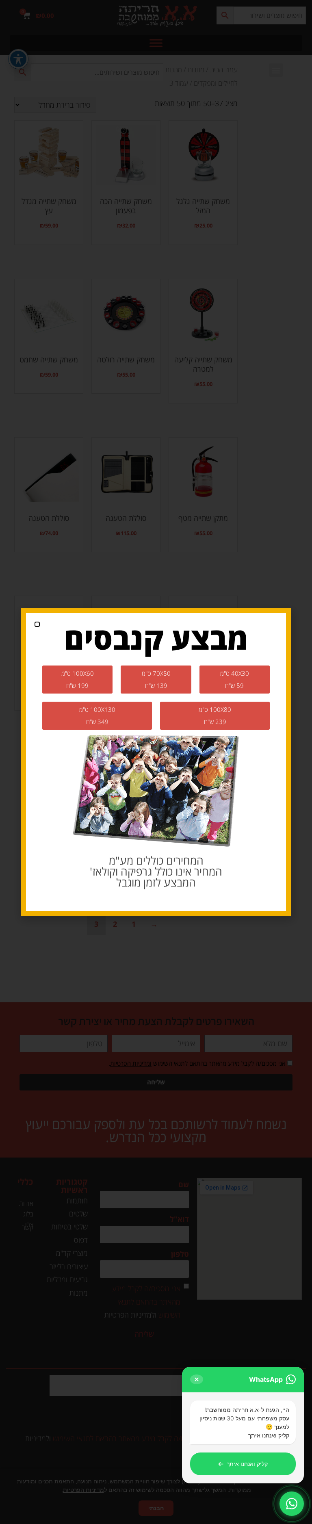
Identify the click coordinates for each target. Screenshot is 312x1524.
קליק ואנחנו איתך (243, 1464)
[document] (156, 762)
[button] (37, 624)
